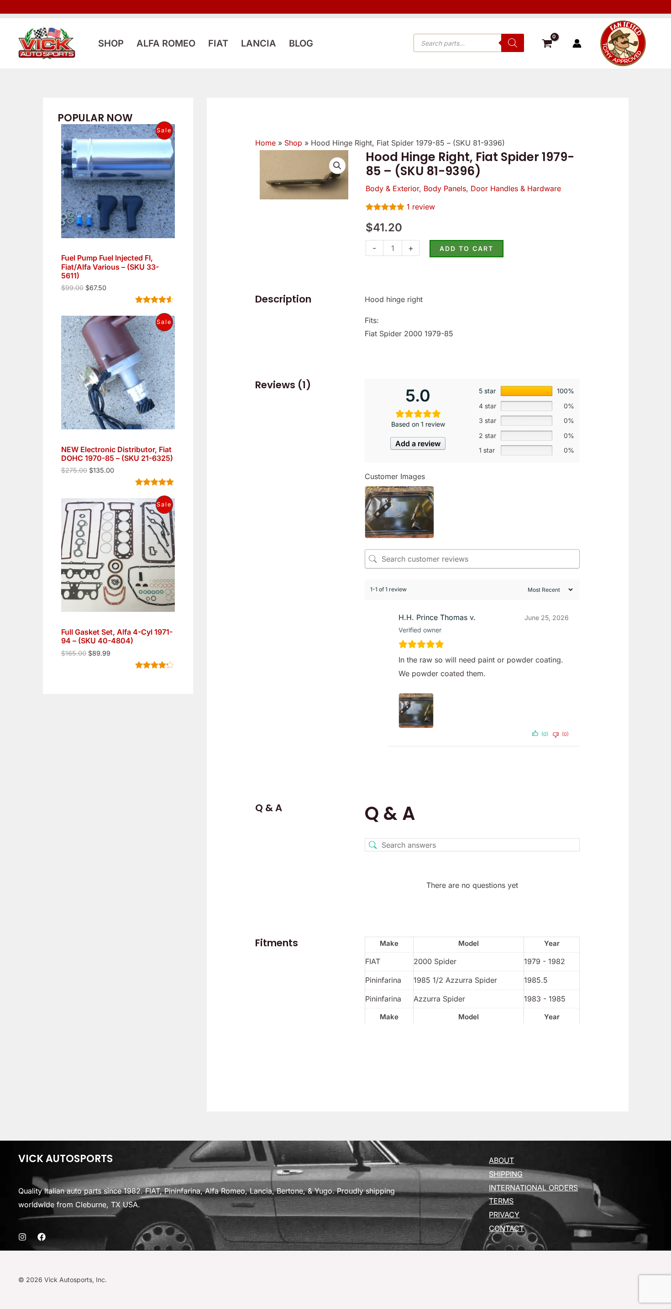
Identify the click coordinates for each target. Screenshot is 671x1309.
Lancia (258, 43)
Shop (111, 43)
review (421, 206)
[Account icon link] (577, 43)
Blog (301, 43)
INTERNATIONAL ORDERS (533, 1187)
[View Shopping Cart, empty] (547, 45)
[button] (337, 165)
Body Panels (445, 188)
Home (265, 142)
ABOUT (501, 1160)
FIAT (218, 43)
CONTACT (506, 1228)
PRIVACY (504, 1214)
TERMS (501, 1200)
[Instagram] (22, 1237)
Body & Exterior (392, 188)
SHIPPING (506, 1174)
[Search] (512, 43)
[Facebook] (41, 1237)
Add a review (417, 443)
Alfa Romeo (165, 43)
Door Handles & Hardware (516, 188)
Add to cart (466, 248)
